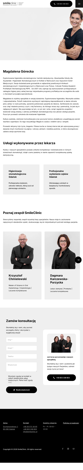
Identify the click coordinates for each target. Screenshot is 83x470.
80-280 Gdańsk (9, 429)
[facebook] (62, 449)
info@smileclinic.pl (30, 432)
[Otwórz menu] (79, 4)
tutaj (9, 382)
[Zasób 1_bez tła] (13, 3)
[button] (78, 260)
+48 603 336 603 (30, 429)
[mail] (73, 449)
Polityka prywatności (71, 423)
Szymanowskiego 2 (10, 427)
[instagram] (68, 449)
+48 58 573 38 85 (30, 427)
